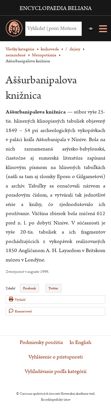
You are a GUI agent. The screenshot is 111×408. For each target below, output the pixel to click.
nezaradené (16, 55)
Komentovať (23, 311)
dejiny (74, 49)
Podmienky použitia (41, 342)
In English (80, 342)
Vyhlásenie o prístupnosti (55, 357)
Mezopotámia (44, 55)
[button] (90, 29)
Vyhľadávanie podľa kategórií (56, 371)
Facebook (29, 288)
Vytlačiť (20, 299)
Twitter (53, 288)
